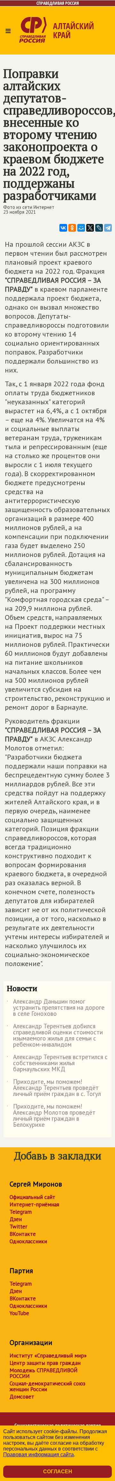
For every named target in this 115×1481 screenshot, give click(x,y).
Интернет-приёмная (34, 1204)
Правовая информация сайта (38, 1454)
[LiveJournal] (99, 228)
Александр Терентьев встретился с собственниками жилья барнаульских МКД (57, 1063)
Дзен (16, 1219)
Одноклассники (28, 1241)
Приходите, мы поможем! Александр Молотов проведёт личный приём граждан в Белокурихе (51, 1115)
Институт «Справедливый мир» (48, 1355)
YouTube (19, 1313)
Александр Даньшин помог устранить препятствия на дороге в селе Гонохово (55, 1007)
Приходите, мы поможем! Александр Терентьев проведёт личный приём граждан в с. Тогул (54, 1088)
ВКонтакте (23, 1234)
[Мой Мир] (81, 228)
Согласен (57, 1471)
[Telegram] (108, 228)
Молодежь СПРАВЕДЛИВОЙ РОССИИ (44, 1373)
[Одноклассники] (72, 228)
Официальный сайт (32, 1197)
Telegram (21, 1212)
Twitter (18, 1226)
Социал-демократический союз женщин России (47, 1386)
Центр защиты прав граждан (45, 1363)
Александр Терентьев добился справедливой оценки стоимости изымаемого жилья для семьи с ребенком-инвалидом (55, 1035)
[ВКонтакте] (63, 228)
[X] (90, 228)
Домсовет (22, 1397)
